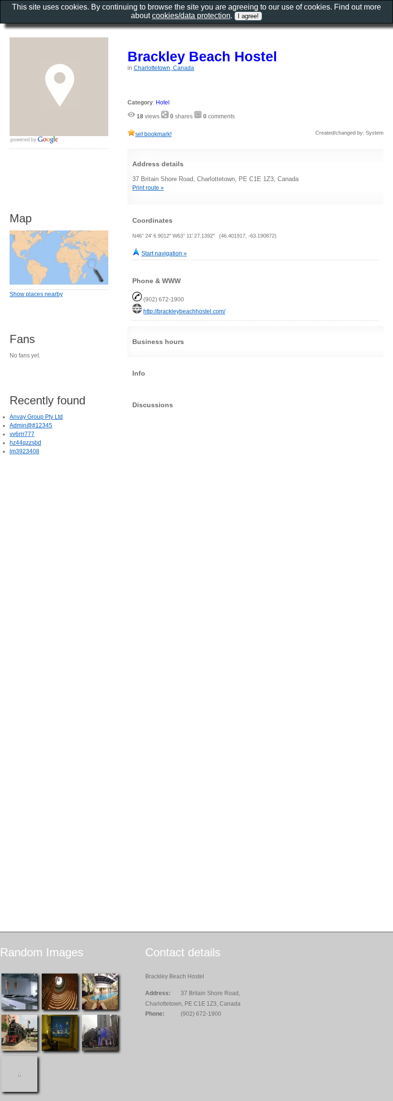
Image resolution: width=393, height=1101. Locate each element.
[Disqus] (255, 535)
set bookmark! (153, 134)
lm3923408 (24, 451)
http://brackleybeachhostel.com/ (184, 311)
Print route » (148, 187)
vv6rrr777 (22, 434)
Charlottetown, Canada (164, 68)
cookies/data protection (191, 15)
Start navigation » (164, 253)
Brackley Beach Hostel (202, 56)
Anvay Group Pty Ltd (36, 416)
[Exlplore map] (59, 282)
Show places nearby (36, 294)
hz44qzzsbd (25, 442)
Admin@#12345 (31, 425)
